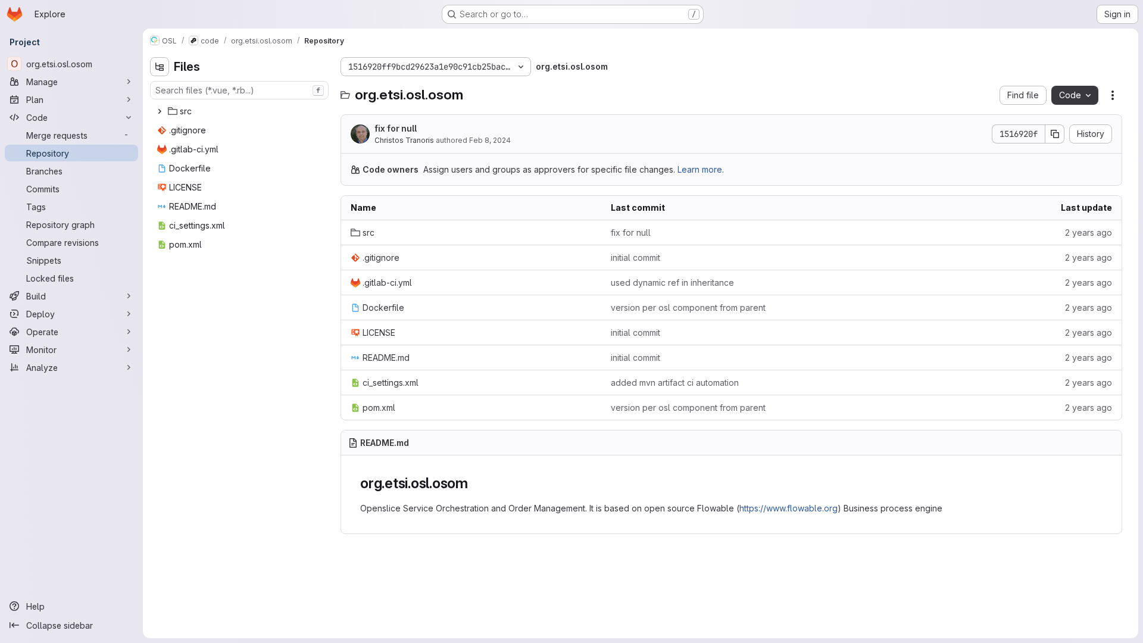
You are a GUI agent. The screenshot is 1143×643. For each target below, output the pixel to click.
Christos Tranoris (404, 140)
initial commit (635, 257)
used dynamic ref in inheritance (672, 282)
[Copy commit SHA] (1054, 133)
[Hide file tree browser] (159, 66)
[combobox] (239, 90)
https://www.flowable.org (788, 508)
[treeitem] (240, 111)
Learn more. (700, 169)
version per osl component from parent (688, 307)
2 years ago (1088, 232)
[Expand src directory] (159, 111)
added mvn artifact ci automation (675, 382)
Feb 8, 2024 (490, 140)
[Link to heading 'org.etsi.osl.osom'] (475, 483)
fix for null (395, 128)
